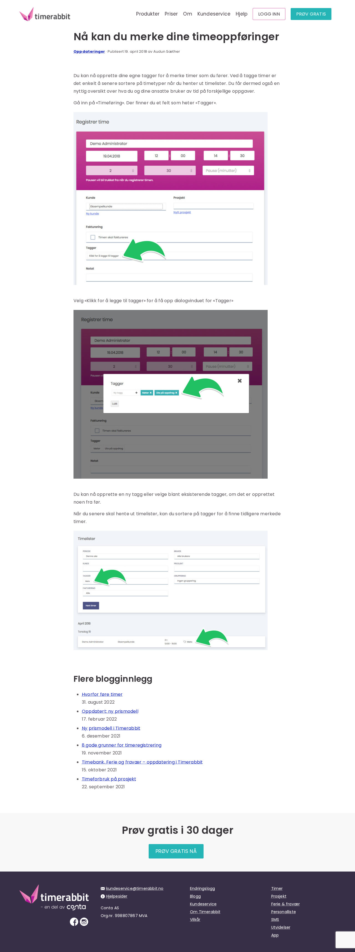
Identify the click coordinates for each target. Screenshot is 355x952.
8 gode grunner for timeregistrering (121, 745)
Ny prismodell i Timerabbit (111, 728)
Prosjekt (279, 896)
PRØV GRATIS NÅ (176, 851)
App (275, 935)
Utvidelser (281, 927)
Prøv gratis (311, 14)
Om (187, 14)
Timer (277, 888)
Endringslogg (202, 888)
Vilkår (195, 919)
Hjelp (241, 14)
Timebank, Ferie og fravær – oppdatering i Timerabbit (142, 762)
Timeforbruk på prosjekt (109, 779)
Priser (171, 14)
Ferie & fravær (285, 904)
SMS (275, 919)
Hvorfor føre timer (102, 694)
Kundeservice (213, 14)
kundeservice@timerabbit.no (135, 888)
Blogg (195, 896)
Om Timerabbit (205, 912)
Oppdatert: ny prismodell (110, 711)
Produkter (147, 14)
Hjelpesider (117, 896)
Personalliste (283, 912)
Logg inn (269, 14)
